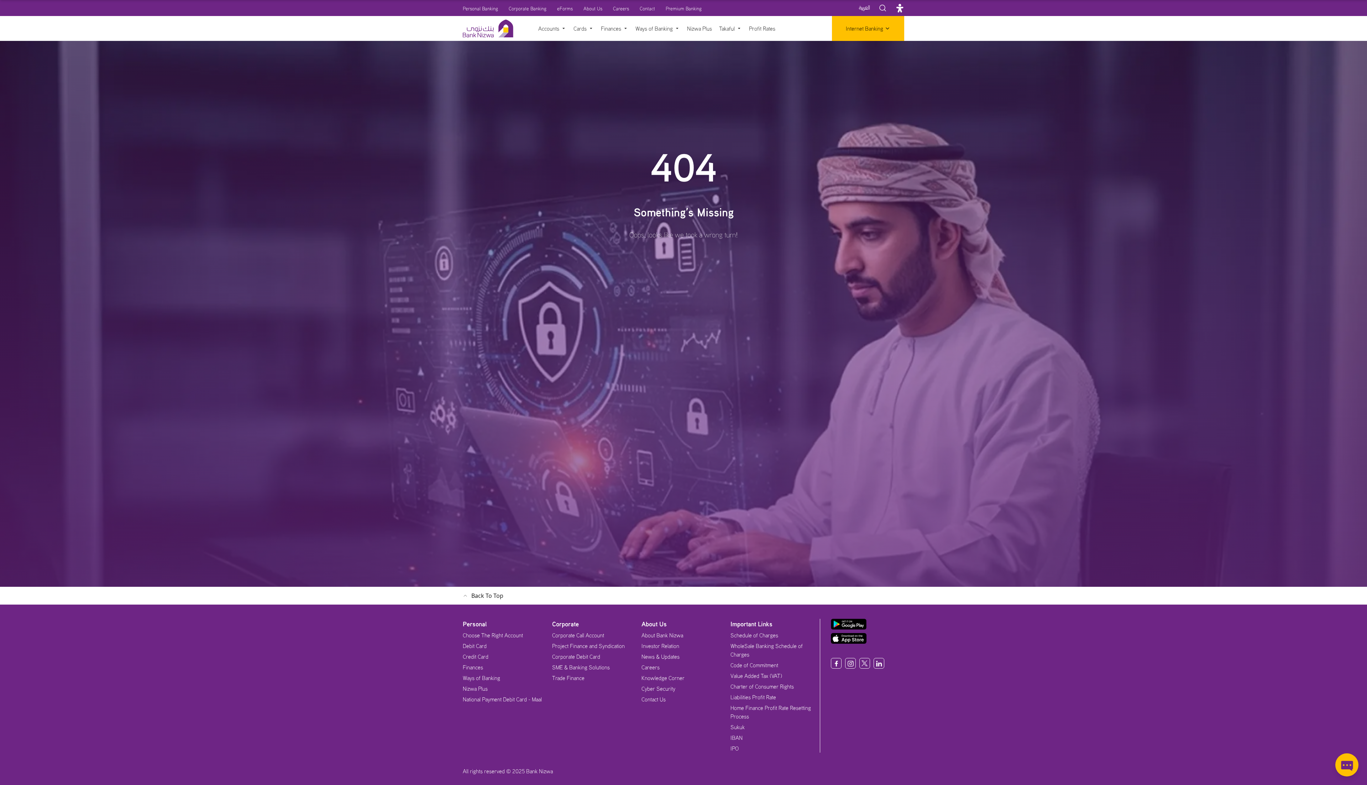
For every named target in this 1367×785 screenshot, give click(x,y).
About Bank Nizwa (662, 635)
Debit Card (475, 645)
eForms (565, 8)
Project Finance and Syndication (588, 645)
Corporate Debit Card (576, 656)
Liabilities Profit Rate (753, 697)
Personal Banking (480, 8)
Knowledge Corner (663, 677)
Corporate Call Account (578, 635)
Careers (621, 8)
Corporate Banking (527, 8)
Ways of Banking (481, 677)
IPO (734, 748)
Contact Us (653, 699)
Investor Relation (660, 645)
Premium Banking (684, 8)
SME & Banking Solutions (581, 667)
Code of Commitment (754, 665)
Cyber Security (658, 688)
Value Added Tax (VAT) (756, 675)
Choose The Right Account (493, 635)
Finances (473, 667)
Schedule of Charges (754, 635)
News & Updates (660, 656)
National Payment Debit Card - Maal (502, 699)
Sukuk (737, 727)
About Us (592, 8)
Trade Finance (568, 677)
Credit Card (475, 656)
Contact (647, 8)
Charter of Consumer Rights (762, 686)
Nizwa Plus (475, 688)
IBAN (736, 737)
